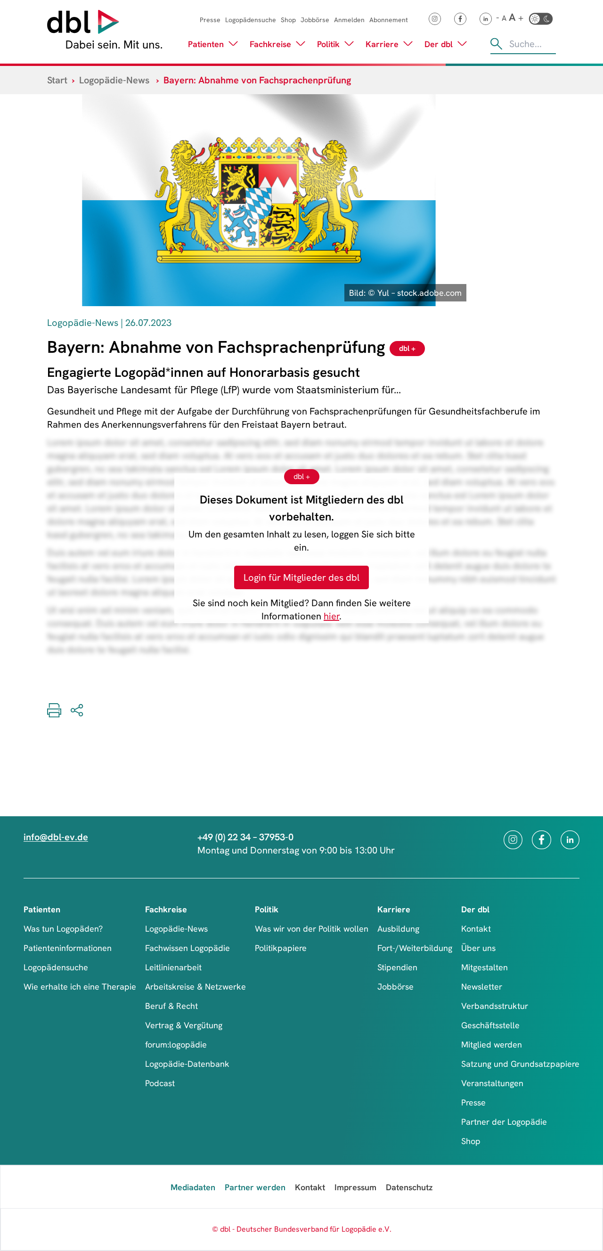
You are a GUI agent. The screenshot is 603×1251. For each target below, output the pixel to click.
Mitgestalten (484, 967)
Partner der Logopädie (504, 1121)
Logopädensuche (250, 20)
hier (331, 616)
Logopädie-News (114, 80)
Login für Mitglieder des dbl (301, 577)
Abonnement (388, 20)
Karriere (382, 44)
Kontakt (476, 928)
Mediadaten (193, 1187)
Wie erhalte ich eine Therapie (80, 986)
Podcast (160, 1083)
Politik (328, 44)
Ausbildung (398, 928)
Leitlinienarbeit (173, 967)
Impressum (355, 1187)
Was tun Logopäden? (63, 928)
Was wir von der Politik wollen (311, 928)
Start (57, 80)
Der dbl (438, 44)
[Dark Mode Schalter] (541, 19)
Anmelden (349, 20)
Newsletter (481, 986)
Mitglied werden (491, 1044)
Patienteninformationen (68, 947)
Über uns (478, 947)
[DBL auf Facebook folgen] (460, 19)
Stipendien (397, 967)
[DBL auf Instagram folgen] (435, 19)
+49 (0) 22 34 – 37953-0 (245, 837)
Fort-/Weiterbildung (414, 947)
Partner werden (255, 1187)
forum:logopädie (176, 1044)
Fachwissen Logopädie (187, 947)
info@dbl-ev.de (56, 837)
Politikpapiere (281, 947)
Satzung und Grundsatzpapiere (520, 1063)
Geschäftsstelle (490, 1025)
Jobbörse (315, 20)
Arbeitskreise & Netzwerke (195, 986)
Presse (210, 20)
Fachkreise (270, 44)
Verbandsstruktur (494, 1005)
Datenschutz (409, 1187)
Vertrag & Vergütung (183, 1025)
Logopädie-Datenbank (187, 1063)
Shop (288, 20)
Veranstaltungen (492, 1083)
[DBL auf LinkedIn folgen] (486, 19)
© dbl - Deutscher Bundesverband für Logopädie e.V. (301, 1229)
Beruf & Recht (171, 1005)
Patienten (206, 44)
